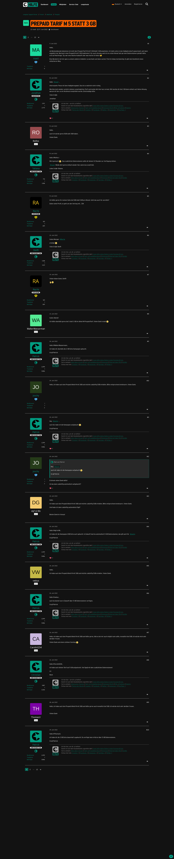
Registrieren (138, 4)
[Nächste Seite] (38, 37)
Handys (128, 108)
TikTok (108, 180)
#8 (148, 314)
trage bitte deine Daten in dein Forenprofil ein (108, 106)
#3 (148, 126)
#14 (148, 526)
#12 (148, 456)
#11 (148, 417)
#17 (148, 632)
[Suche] (147, 4)
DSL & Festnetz (120, 108)
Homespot (105, 178)
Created (87, 110)
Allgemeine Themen (77, 108)
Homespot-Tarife (108, 108)
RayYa (63, 239)
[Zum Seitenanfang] (171, 856)
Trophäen (29, 66)
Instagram (112, 110)
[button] (117, 4)
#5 (148, 196)
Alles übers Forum (77, 178)
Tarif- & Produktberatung (93, 108)
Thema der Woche (78, 110)
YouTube (121, 110)
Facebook (96, 110)
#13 (148, 496)
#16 (148, 593)
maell (34, 29)
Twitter (104, 110)
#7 (148, 275)
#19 (148, 702)
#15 (148, 566)
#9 (148, 341)
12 (35, 37)
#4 (148, 154)
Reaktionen (30, 103)
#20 (147, 730)
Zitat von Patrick (58, 462)
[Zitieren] (147, 70)
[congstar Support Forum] (30, 4)
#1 (148, 43)
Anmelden (128, 4)
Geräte (124, 178)
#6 (148, 235)
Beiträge (29, 68)
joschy (56, 421)
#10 (148, 381)
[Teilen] (149, 37)
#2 (148, 78)
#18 (148, 660)
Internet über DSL (115, 178)
